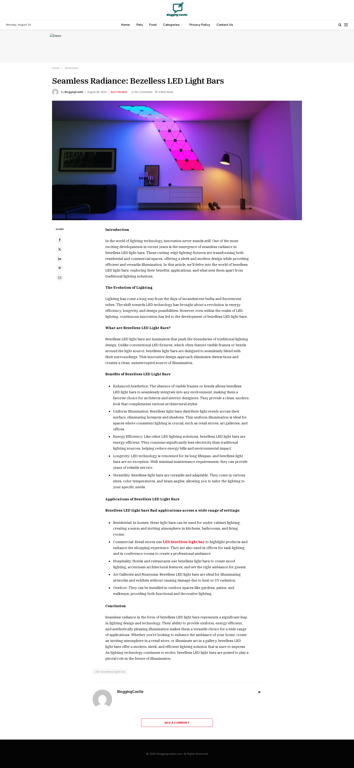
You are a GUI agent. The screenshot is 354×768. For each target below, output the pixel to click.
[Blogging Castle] (177, 10)
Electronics (119, 92)
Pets (139, 24)
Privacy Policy (199, 24)
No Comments (143, 92)
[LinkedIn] (60, 259)
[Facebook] (60, 240)
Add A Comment (177, 722)
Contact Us (225, 24)
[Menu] (346, 24)
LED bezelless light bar (110, 671)
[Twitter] (60, 249)
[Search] (340, 24)
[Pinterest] (60, 268)
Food (153, 24)
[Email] (60, 277)
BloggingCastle (74, 92)
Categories (171, 24)
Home (125, 24)
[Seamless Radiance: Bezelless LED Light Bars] (177, 160)
